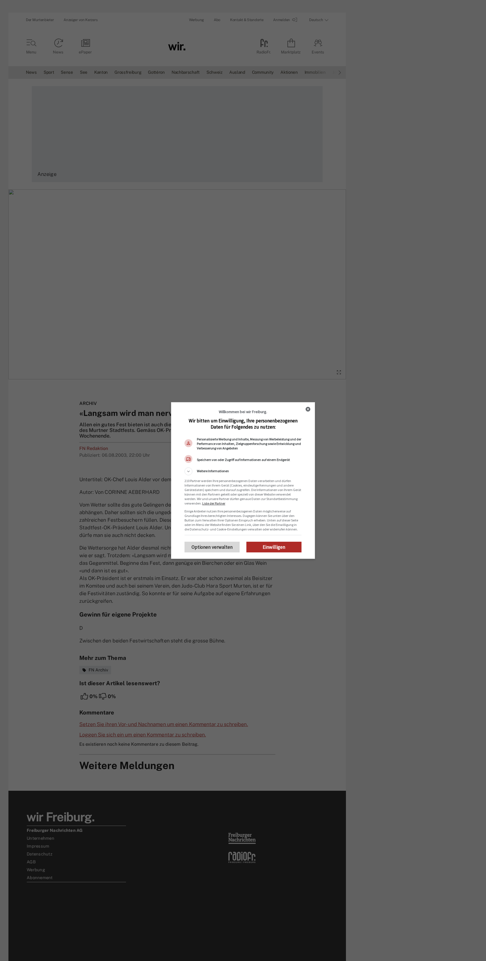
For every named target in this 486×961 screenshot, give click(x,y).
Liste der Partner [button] (213, 503)
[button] (243, 471)
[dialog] (243, 480)
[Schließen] (308, 409)
